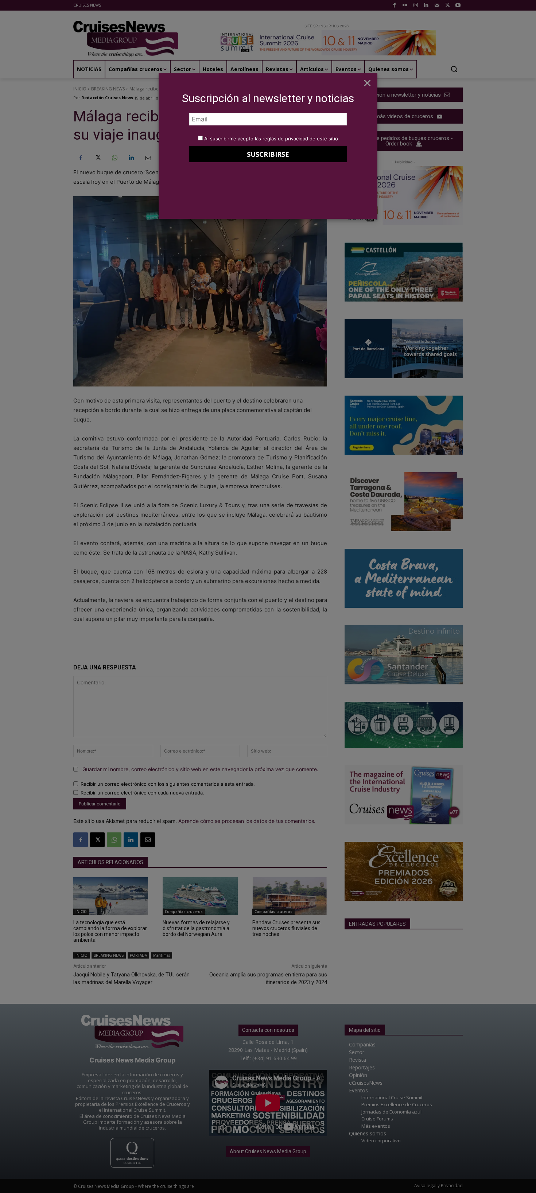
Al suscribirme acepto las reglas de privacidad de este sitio (271, 138)
